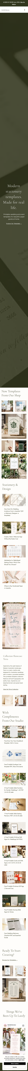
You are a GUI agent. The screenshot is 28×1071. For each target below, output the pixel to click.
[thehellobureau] (5, 1025)
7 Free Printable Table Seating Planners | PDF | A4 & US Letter (13, 815)
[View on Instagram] (23, 1026)
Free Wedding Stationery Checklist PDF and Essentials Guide (12, 935)
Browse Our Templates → (10, 960)
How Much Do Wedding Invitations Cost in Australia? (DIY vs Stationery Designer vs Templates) (13, 512)
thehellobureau (12, 1025)
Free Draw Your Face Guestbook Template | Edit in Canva (13, 742)
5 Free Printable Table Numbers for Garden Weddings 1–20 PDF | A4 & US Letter (13, 790)
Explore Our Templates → (14, 223)
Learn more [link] (21, 1060)
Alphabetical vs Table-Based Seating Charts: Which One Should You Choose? (12, 562)
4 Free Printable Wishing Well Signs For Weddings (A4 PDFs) (13, 838)
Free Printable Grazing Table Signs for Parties (12, 911)
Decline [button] (15, 1067)
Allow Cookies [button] (15, 1063)
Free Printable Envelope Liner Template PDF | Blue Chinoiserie (13, 765)
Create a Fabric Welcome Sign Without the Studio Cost (13, 538)
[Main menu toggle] (24, 10)
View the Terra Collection (10, 689)
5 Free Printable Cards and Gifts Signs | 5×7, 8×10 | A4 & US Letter (13, 863)
